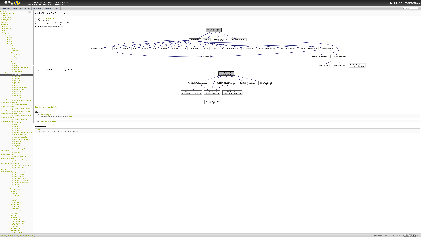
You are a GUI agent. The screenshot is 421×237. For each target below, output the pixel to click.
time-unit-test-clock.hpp (21, 182)
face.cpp (14, 199)
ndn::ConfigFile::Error (48, 121)
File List (7, 34)
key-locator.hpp (16, 212)
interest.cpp (15, 206)
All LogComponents (6, 19)
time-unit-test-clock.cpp (21, 180)
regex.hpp (17, 145)
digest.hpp (17, 82)
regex (15, 65)
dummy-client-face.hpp (21, 89)
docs (10, 39)
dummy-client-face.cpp (20, 88)
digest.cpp (17, 80)
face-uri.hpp (17, 97)
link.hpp (14, 215)
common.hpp (16, 189)
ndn (39, 129)
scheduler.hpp (18, 152)
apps (10, 37)
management (16, 54)
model (10, 43)
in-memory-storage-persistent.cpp (11, 113)
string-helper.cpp (19, 175)
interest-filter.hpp (17, 204)
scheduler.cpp (5, 151)
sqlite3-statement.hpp (20, 173)
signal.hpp (4, 169)
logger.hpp (17, 130)
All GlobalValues (6, 17)
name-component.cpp (18, 221)
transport (14, 60)
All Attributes (4, 15)
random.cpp (17, 141)
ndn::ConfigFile (46, 115)
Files (57, 8)
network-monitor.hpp (20, 136)
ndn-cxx (11, 45)
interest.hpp (15, 208)
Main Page (6, 8)
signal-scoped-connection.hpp (23, 165)
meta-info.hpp (16, 219)
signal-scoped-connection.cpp (10, 163)
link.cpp (14, 214)
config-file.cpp (5, 73)
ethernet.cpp (17, 91)
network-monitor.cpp (20, 134)
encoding (15, 50)
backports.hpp (18, 69)
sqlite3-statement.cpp (7, 171)
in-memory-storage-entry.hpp (22, 100)
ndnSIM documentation (7, 13)
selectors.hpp (16, 230)
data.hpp (14, 193)
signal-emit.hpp (18, 162)
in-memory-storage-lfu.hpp (22, 108)
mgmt (13, 56)
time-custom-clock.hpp (20, 178)
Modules (27, 8)
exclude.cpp (15, 195)
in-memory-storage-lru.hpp (22, 112)
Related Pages (17, 8)
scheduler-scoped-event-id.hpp (23, 149)
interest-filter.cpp (17, 202)
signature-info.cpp (17, 232)
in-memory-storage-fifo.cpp (9, 102)
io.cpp (16, 125)
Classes (48, 8)
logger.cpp (17, 128)
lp (12, 52)
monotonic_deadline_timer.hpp (23, 132)
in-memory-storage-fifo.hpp (22, 104)
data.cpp (14, 191)
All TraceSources (6, 21)
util (13, 62)
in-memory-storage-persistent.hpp (24, 115)
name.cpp (15, 225)
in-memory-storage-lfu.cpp (8, 106)
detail (13, 49)
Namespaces (38, 8)
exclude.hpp (16, 197)
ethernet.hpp (17, 93)
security (14, 58)
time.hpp (16, 186)
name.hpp (15, 226)
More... (71, 116)
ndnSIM (4, 12)
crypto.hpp (17, 78)
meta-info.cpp (16, 217)
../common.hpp (49, 18)
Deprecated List (5, 24)
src (11, 47)
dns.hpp (16, 86)
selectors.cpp (16, 228)
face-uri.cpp (17, 95)
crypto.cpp (17, 76)
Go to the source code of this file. (46, 107)
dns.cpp (16, 84)
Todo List (3, 23)
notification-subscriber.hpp (22, 139)
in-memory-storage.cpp (7, 117)
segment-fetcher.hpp (20, 156)
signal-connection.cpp (7, 158)
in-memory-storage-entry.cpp (9, 99)
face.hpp (14, 201)
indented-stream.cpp (7, 121)
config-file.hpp (18, 74)
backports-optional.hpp (21, 67)
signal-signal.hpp (19, 167)
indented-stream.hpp (20, 123)
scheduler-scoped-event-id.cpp (10, 147)
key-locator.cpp (16, 210)
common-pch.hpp (6, 188)
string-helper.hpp (19, 176)
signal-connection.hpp (20, 160)
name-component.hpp (18, 223)
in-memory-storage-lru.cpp (8, 110)
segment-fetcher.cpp (7, 154)
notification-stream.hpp (21, 138)
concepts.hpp (18, 71)
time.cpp (16, 184)
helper (10, 41)
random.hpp (17, 143)
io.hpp (16, 126)
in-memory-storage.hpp (21, 119)
